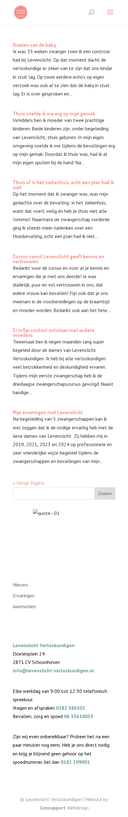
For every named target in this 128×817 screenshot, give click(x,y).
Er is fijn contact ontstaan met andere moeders (53, 332)
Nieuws (20, 584)
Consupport (53, 808)
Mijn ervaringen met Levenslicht (48, 412)
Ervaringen (23, 595)
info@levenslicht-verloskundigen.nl (53, 670)
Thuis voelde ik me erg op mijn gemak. (54, 113)
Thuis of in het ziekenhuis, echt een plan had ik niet (63, 184)
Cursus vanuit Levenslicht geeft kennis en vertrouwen (58, 258)
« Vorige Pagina (28, 483)
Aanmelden (24, 606)
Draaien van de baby (34, 45)
